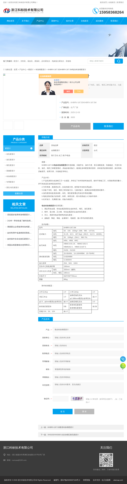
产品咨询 (75, 126)
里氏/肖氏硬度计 (12, 187)
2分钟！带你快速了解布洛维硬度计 (20, 221)
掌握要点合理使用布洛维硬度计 (20, 227)
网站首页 (10, 21)
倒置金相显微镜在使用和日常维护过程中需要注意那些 (20, 245)
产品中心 (40, 21)
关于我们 (25, 21)
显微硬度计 (10, 171)
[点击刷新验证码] (77, 399)
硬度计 (30, 69)
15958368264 (123, 359)
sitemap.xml (118, 480)
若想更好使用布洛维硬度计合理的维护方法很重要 (20, 215)
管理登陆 (86, 480)
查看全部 (19, 193)
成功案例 (99, 21)
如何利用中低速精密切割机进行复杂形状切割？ (20, 233)
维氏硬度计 (10, 165)
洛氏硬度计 (10, 160)
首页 (15, 69)
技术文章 (70, 21)
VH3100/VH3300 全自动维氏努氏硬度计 (63, 435)
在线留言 (111, 2)
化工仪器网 (106, 480)
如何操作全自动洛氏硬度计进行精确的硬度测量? (20, 239)
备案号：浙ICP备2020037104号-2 (67, 480)
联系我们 (120, 2)
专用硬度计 (10, 182)
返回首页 (103, 2)
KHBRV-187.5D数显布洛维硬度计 (61, 427)
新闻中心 (55, 21)
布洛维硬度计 (40, 69)
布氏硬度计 (10, 154)
